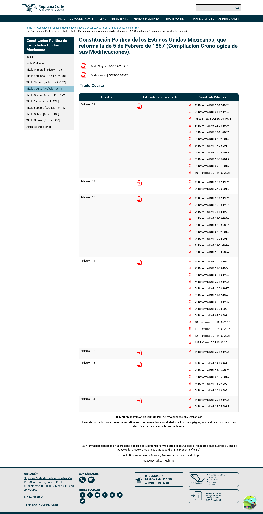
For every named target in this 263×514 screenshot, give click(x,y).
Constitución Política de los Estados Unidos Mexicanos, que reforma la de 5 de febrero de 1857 (88, 27)
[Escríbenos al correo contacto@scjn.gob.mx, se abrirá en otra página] (91, 479)
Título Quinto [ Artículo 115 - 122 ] (46, 95)
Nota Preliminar (35, 63)
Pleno (102, 18)
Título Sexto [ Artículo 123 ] (42, 101)
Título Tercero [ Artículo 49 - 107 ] (46, 82)
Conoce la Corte (81, 18)
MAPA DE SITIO (33, 497)
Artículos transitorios (38, 126)
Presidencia (119, 18)
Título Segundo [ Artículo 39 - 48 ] (46, 75)
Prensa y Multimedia (146, 18)
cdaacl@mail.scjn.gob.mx (158, 460)
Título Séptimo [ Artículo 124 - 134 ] (47, 107)
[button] (250, 500)
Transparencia (176, 18)
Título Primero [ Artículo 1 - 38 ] (44, 69)
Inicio (61, 18)
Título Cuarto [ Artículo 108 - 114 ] (46, 88)
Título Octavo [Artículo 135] (42, 114)
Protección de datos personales (215, 18)
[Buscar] (237, 8)
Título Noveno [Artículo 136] (43, 120)
